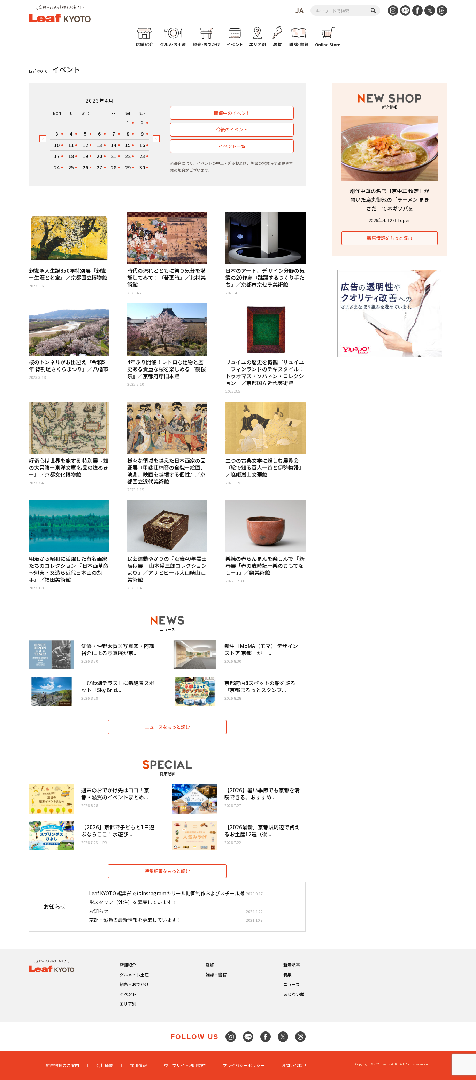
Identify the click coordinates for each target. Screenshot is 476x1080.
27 (99, 167)
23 (142, 156)
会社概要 (104, 1065)
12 (85, 144)
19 (85, 156)
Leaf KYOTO (38, 71)
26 (85, 167)
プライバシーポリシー (243, 1065)
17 (57, 156)
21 (113, 156)
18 (71, 156)
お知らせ (98, 911)
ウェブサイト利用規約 (185, 1065)
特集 (287, 974)
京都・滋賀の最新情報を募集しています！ (135, 919)
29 (128, 167)
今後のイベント (232, 129)
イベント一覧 (232, 146)
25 (71, 167)
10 (57, 144)
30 (142, 167)
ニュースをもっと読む (167, 726)
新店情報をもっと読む (389, 238)
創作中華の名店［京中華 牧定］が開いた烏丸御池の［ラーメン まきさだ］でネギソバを (389, 199)
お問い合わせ (294, 1065)
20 (99, 156)
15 (128, 144)
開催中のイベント (232, 113)
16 (142, 144)
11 (71, 144)
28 (113, 167)
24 (57, 167)
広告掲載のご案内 (62, 1065)
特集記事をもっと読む (167, 871)
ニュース (291, 984)
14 (113, 144)
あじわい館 (293, 994)
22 (128, 156)
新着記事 (291, 965)
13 (99, 144)
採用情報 (138, 1065)
